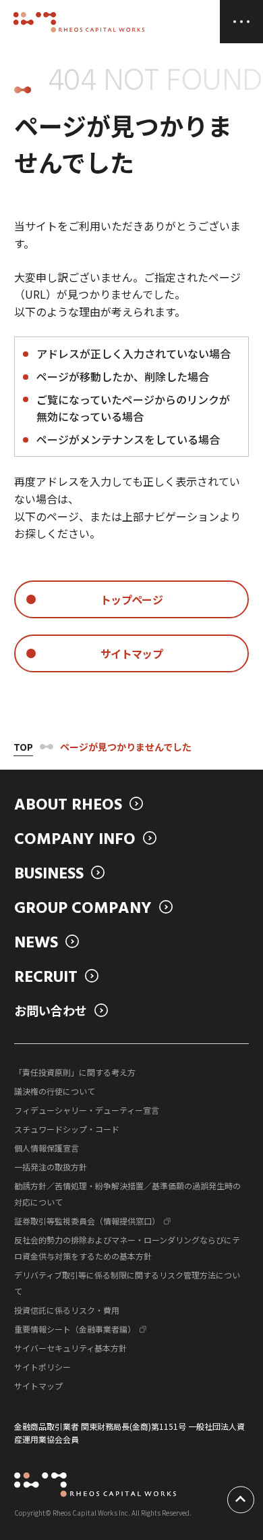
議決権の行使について (54, 1091)
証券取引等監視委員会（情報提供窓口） (87, 1220)
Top (23, 746)
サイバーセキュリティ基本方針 (70, 1347)
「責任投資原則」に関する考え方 (75, 1072)
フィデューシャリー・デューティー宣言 (86, 1110)
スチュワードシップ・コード (66, 1129)
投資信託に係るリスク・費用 (66, 1310)
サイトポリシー (42, 1366)
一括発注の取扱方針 (50, 1166)
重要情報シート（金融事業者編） (75, 1329)
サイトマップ (38, 1385)
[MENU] (241, 21)
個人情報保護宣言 (46, 1147)
